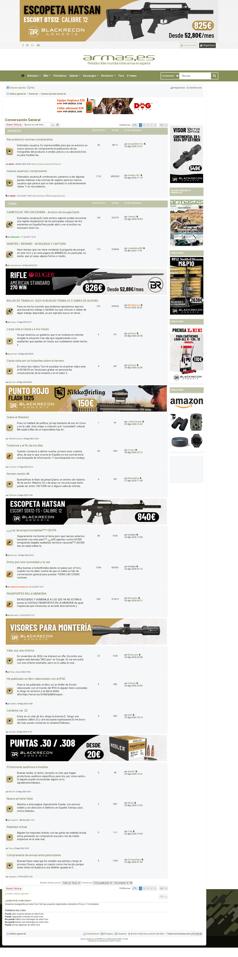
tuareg (13, 322)
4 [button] (151, 125)
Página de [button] (134, 125)
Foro (121, 75)
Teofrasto (12, 495)
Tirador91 (14, 820)
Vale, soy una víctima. (21, 650)
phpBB (97, 939)
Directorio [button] (107, 75)
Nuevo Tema (12, 888)
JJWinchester (134, 421)
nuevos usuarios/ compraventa (27, 171)
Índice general (18, 933)
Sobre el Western (18, 417)
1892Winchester (15, 439)
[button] (23, 75)
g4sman (132, 333)
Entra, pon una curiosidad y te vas (28, 562)
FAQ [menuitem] (32, 87)
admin (13, 196)
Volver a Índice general (17, 894)
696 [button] (161, 125)
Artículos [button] (33, 75)
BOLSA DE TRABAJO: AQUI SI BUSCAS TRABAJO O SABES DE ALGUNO (52, 300)
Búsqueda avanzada (57, 125)
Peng (12, 672)
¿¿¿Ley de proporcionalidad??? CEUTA (31, 530)
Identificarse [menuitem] (195, 87)
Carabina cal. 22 (17, 710)
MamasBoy (133, 478)
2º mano (132, 75)
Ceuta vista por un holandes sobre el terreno (35, 360)
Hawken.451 (134, 175)
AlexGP (131, 771)
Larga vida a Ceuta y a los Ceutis (28, 329)
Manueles (132, 598)
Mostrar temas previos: (51, 883)
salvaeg (12, 732)
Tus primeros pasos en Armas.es (47, 164)
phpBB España (115, 941)
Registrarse (209, 45)
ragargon (12, 877)
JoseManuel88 (135, 248)
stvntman (12, 467)
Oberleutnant (15, 265)
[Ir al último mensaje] (144, 144)
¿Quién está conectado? (18, 900)
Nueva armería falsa (20, 798)
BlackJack (133, 655)
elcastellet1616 (135, 144)
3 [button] (147, 125)
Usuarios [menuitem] (121, 933)
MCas (130, 803)
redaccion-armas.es (19, 587)
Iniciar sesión (189, 45)
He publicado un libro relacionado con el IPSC (36, 678)
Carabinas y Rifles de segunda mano (50, 196)
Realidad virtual (17, 827)
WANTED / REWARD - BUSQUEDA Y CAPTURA (36, 243)
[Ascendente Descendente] (121, 883)
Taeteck (132, 216)
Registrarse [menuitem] (179, 87)
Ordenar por (87, 883)
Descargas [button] (89, 75)
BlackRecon (134, 305)
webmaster (15, 237)
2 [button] (144, 125)
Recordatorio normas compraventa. (30, 139)
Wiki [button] (46, 75)
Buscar (52, 125)
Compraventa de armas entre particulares (34, 855)
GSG (130, 715)
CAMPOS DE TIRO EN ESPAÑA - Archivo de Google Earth (43, 212)
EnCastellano (134, 859)
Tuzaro (131, 450)
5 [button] (155, 125)
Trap (130, 831)
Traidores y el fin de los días (25, 445)
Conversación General (22, 120)
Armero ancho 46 (18, 473)
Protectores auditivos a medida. (27, 767)
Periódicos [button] (60, 75)
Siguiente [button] (166, 125)
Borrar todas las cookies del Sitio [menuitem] (147, 933)
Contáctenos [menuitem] (92, 933)
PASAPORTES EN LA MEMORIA (26, 593)
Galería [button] (73, 75)
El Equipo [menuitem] (108, 933)
